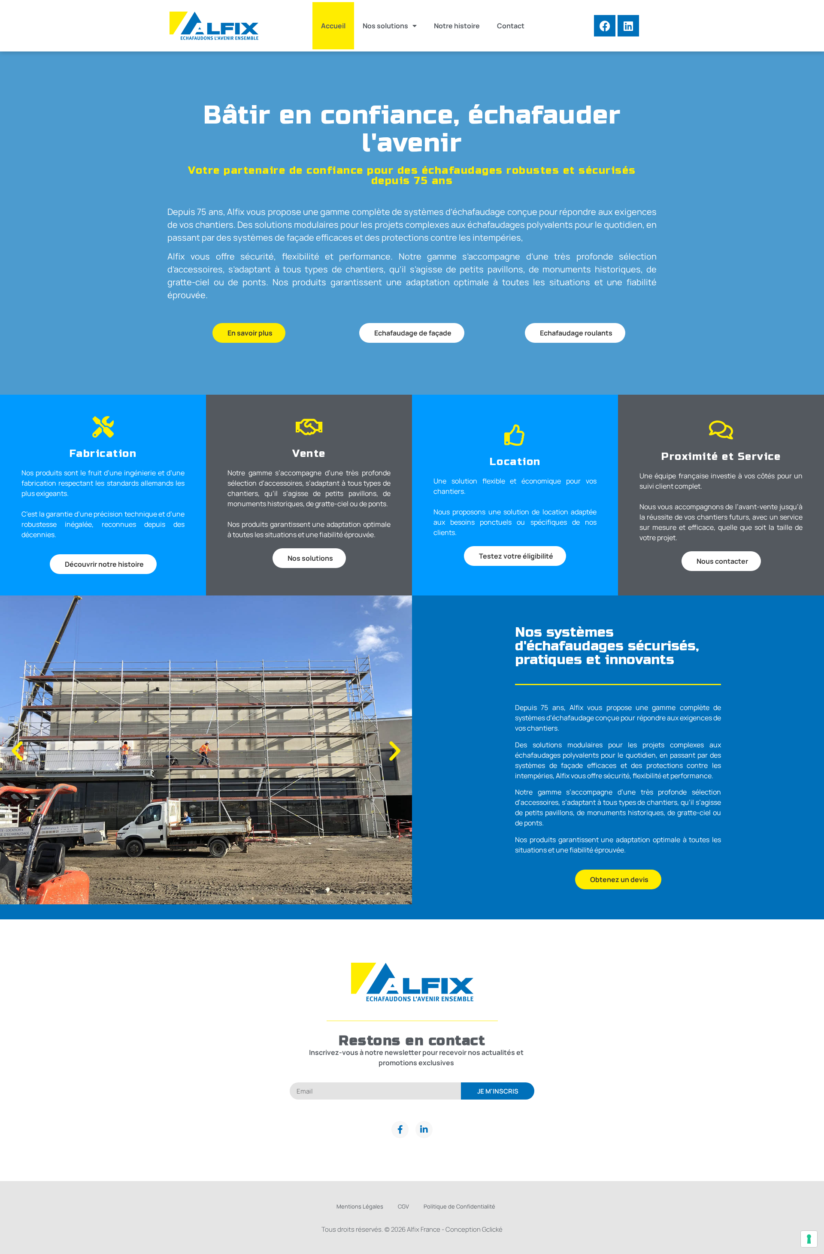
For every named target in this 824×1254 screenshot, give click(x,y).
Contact (510, 25)
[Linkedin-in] (424, 1129)
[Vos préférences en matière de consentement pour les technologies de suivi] (809, 1239)
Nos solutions (385, 25)
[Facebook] (604, 25)
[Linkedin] (628, 25)
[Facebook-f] (400, 1129)
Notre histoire (457, 25)
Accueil (333, 25)
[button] (17, 751)
